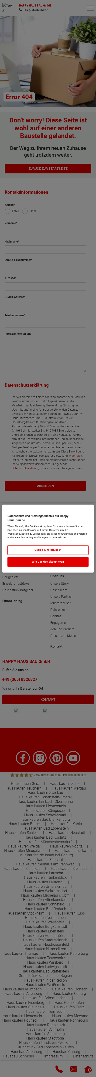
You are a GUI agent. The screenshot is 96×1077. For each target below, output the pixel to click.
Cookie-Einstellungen (48, 549)
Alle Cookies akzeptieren (48, 561)
